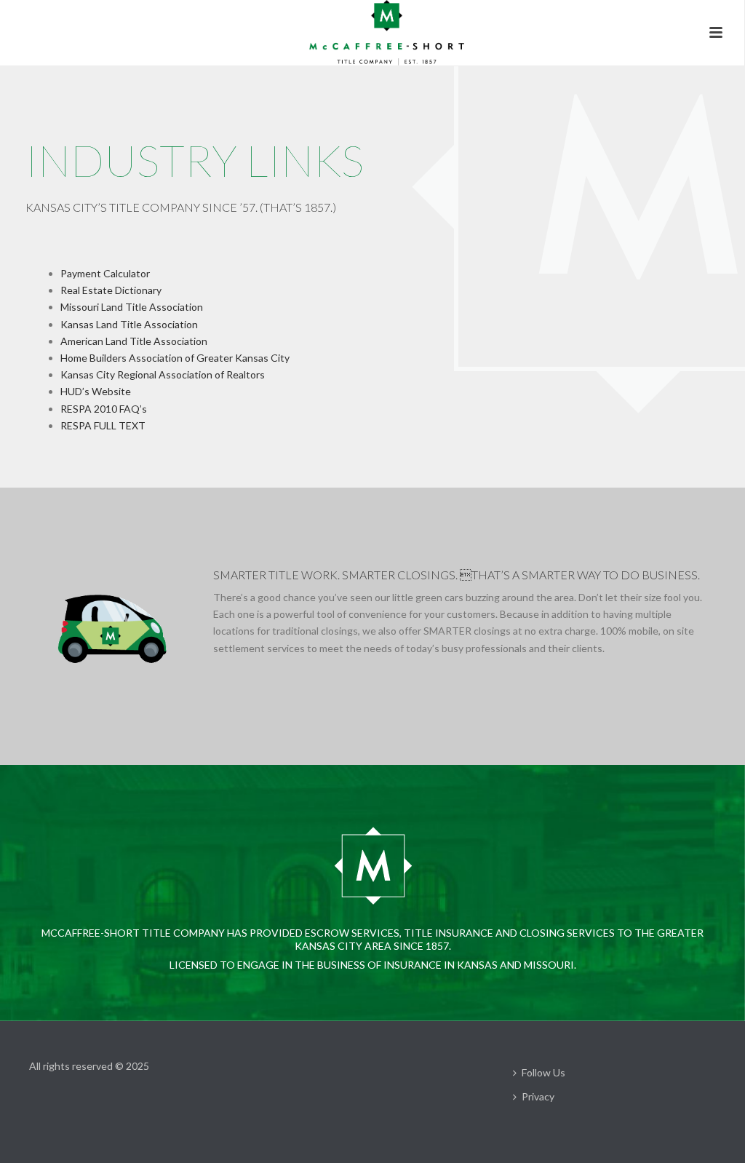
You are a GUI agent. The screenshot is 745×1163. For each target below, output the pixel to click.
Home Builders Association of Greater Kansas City (175, 358)
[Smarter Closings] (372, 33)
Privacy (538, 1096)
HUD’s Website (95, 391)
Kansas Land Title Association (129, 324)
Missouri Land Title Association (131, 307)
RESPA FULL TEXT (103, 425)
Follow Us (543, 1072)
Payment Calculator (105, 273)
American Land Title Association (133, 341)
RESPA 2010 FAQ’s (103, 408)
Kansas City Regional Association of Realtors (162, 374)
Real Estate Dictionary (111, 290)
